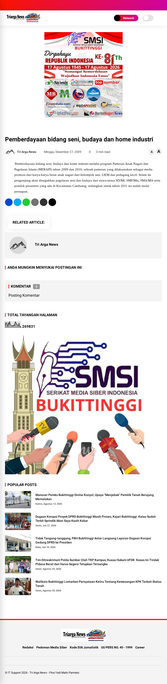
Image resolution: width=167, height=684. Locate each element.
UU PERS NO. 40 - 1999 (116, 647)
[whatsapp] (26, 202)
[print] (35, 202)
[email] (43, 202)
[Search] (160, 5)
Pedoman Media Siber (51, 647)
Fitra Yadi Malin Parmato (64, 672)
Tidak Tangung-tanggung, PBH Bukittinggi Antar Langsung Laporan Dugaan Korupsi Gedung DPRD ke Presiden (93, 540)
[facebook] (9, 202)
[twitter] (17, 202)
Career (140, 647)
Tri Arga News (38, 672)
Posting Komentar (24, 295)
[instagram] (7, 5)
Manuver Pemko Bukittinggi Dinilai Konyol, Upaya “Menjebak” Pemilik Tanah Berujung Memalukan (94, 497)
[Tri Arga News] (22, 21)
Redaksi (27, 647)
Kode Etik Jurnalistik (84, 647)
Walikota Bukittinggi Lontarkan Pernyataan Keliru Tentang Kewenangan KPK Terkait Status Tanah (98, 584)
